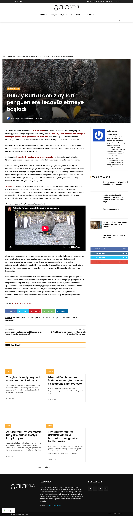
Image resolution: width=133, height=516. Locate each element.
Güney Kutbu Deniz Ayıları (61, 318)
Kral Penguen (9, 320)
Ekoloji (13, 56)
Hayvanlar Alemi (22, 56)
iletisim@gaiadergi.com (53, 506)
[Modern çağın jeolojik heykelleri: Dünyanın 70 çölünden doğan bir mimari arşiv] (96, 198)
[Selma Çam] (8, 118)
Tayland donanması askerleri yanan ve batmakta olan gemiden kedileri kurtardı (63, 436)
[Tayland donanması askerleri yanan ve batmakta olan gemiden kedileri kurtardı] (66, 416)
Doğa (8, 426)
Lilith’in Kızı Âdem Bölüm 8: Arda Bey (114, 236)
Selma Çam (18, 118)
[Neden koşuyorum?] (96, 212)
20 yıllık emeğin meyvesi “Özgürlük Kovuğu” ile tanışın (68, 333)
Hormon (74, 318)
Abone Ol (124, 262)
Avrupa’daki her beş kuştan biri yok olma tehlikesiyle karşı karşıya (24, 435)
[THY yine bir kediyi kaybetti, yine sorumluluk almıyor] (24, 361)
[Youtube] (21, 1)
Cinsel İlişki (40, 318)
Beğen (125, 249)
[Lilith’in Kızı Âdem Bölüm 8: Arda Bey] (96, 238)
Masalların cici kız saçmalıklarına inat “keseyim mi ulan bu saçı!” (23, 333)
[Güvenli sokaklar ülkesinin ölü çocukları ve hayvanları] (96, 185)
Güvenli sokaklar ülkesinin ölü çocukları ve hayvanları (115, 183)
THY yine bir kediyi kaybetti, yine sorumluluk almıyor (23, 379)
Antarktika (16, 318)
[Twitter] (18, 1)
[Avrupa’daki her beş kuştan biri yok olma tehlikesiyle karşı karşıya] (24, 416)
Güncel (48, 318)
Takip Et (124, 253)
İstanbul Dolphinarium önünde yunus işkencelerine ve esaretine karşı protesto (65, 380)
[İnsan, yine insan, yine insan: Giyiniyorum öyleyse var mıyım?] (96, 225)
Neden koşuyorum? (111, 209)
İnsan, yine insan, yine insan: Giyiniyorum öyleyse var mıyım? (115, 224)
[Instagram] (15, 1)
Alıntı (50, 426)
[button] (119, 19)
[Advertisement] (66, 37)
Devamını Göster (44, 467)
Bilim (23, 318)
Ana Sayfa (6, 56)
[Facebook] (12, 1)
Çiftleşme (31, 318)
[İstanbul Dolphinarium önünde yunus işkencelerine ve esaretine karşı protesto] (66, 361)
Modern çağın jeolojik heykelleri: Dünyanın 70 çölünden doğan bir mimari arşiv (114, 198)
